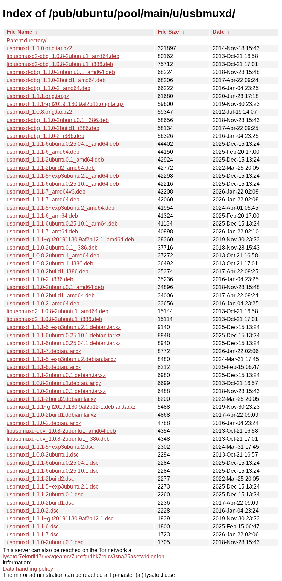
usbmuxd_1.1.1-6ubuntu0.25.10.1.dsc (52, 471)
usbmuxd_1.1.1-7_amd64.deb (43, 199)
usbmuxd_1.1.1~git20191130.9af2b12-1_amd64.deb (70, 239)
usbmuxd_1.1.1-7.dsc (33, 534)
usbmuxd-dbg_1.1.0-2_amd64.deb (48, 88)
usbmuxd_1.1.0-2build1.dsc (40, 503)
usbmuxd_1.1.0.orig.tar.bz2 (39, 48)
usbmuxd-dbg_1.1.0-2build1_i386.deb (53, 128)
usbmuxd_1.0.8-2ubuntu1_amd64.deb (53, 256)
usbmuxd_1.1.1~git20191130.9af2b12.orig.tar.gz (65, 104)
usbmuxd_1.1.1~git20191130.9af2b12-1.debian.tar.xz (71, 407)
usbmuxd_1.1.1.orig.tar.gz (38, 96)
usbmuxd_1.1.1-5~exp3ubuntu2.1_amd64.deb (63, 176)
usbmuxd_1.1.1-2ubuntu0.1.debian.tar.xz (56, 375)
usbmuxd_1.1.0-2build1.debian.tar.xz (51, 415)
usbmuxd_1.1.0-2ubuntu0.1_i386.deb (52, 248)
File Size (168, 32)
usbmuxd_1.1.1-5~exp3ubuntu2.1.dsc (52, 487)
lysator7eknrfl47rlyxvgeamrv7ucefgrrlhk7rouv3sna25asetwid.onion (83, 556)
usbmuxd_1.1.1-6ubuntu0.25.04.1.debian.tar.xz (64, 343)
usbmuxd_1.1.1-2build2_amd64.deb (51, 168)
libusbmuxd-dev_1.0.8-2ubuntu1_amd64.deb (61, 431)
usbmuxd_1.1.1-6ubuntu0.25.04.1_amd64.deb (63, 144)
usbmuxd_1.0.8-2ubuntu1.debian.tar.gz (54, 383)
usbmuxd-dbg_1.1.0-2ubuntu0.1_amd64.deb (61, 72)
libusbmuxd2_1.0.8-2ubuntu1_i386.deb (54, 319)
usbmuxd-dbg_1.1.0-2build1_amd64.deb (56, 80)
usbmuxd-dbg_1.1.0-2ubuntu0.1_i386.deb (58, 120)
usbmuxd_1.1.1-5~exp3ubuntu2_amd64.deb (61, 208)
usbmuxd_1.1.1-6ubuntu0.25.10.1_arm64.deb (62, 224)
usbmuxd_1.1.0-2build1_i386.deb (47, 271)
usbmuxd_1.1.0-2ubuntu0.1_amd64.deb (55, 287)
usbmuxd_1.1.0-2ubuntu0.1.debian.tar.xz (56, 391)
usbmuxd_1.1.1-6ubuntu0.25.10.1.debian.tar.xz (64, 335)
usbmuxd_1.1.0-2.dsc (33, 511)
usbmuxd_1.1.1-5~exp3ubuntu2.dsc (50, 447)
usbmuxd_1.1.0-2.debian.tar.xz (44, 423)
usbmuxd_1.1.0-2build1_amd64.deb (51, 295)
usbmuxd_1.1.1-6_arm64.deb (42, 216)
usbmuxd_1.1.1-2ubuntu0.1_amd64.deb (55, 160)
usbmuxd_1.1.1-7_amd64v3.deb (46, 192)
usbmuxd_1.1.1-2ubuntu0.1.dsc (45, 494)
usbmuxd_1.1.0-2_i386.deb (40, 279)
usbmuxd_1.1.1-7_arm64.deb (42, 231)
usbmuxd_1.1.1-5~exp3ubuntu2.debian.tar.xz (61, 359)
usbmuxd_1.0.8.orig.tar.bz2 (39, 112)
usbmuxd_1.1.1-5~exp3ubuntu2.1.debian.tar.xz (64, 327)
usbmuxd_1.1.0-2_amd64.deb (43, 303)
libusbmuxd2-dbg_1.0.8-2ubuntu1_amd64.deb (63, 56)
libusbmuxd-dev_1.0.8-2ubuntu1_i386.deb (58, 439)
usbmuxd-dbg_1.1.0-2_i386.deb (45, 136)
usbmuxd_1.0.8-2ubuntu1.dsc (43, 455)
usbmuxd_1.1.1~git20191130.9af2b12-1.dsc (60, 519)
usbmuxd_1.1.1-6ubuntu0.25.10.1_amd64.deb (63, 184)
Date (219, 32)
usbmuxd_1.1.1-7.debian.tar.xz (44, 351)
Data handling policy (28, 569)
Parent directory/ (26, 40)
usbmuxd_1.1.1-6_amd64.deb (43, 152)
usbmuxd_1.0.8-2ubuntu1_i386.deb (50, 263)
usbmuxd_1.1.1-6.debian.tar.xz (44, 367)
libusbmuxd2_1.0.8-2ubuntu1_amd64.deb (57, 311)
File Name (19, 32)
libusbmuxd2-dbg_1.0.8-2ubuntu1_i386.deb (60, 64)
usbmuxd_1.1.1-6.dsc (33, 526)
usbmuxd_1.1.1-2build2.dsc (40, 479)
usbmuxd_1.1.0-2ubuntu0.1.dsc (45, 542)
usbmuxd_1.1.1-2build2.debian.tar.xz (51, 399)
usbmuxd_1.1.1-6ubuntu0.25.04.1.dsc (52, 463)
